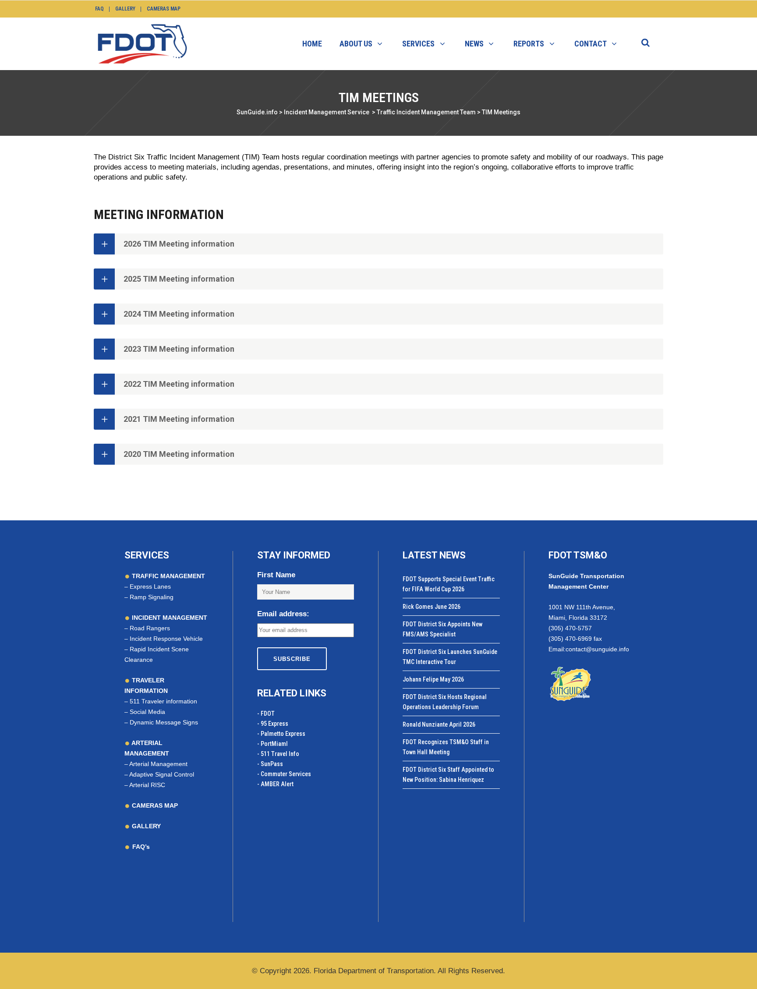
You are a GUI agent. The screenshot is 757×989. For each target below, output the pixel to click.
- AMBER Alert (275, 784)
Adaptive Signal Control (161, 774)
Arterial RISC (147, 784)
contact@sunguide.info (597, 649)
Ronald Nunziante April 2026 (439, 724)
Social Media (147, 711)
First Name (276, 575)
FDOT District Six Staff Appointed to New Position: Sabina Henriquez (448, 774)
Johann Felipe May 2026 (433, 679)
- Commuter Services (284, 773)
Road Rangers (150, 628)
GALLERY (145, 826)
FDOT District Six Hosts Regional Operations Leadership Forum (445, 701)
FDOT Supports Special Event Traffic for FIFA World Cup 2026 (449, 584)
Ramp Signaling (151, 596)
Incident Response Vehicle (166, 638)
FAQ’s (141, 846)
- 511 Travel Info (278, 753)
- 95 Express (272, 723)
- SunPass (270, 763)
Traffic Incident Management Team (426, 112)
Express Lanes (150, 586)
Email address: (283, 614)
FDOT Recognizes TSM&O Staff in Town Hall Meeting (446, 747)
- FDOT (266, 713)
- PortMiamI (272, 743)
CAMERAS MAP (154, 805)
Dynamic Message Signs (164, 722)
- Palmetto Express (281, 733)
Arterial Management (158, 763)
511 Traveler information (163, 701)
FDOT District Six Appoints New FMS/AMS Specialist (442, 629)
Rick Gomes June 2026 (431, 606)
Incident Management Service (326, 112)
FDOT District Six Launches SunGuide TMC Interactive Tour (450, 656)
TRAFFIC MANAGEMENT (167, 575)
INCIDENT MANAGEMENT (168, 617)
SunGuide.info (257, 112)
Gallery (125, 9)
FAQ (99, 9)
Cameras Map (163, 9)
